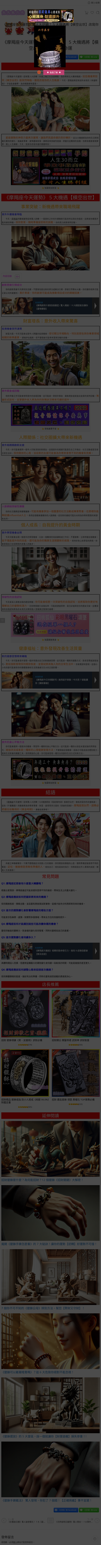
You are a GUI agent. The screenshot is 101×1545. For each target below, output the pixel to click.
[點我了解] (50, 25)
